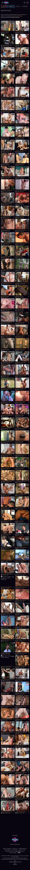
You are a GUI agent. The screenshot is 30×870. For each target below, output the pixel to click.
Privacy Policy (14, 850)
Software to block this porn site (15, 861)
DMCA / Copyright (7, 848)
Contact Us (14, 848)
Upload (20, 850)
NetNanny (15, 864)
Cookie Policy (7, 850)
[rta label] (19, 852)
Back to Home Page (18, 16)
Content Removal (22, 848)
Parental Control (9, 851)
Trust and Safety (12, 852)
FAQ (24, 850)
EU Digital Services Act (19, 851)
